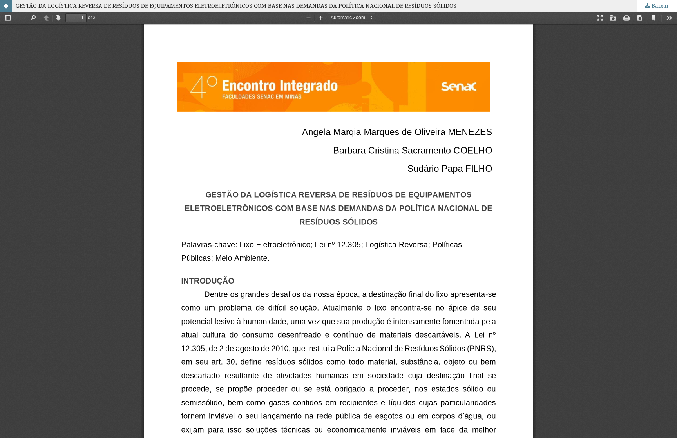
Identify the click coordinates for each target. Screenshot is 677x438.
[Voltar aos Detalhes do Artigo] (6, 6)
